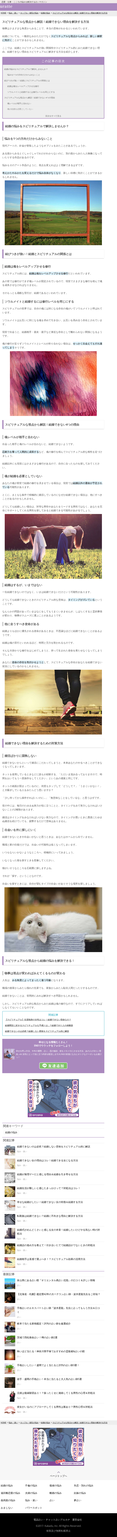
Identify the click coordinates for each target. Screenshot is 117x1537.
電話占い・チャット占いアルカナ (52, 1519)
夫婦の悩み (31, 1493)
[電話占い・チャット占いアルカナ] (58, 1465)
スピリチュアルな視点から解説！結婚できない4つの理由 (29, 97)
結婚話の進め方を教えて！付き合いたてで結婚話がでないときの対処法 (56, 1245)
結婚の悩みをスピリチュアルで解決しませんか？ (26, 69)
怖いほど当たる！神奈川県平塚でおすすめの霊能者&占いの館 (51, 1351)
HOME (3, 13)
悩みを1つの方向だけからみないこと (23, 74)
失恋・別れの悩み (83, 1485)
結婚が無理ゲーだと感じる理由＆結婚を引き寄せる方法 (47, 1174)
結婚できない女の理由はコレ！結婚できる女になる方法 (47, 1160)
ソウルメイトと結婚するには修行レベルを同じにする (31, 92)
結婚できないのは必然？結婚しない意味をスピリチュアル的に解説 (37, 1031)
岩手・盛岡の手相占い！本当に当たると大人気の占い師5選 (49, 1379)
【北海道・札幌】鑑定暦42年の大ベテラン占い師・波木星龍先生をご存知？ (58, 1294)
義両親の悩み (8, 1500)
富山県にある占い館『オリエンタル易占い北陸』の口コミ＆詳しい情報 (56, 1280)
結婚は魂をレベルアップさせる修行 (23, 86)
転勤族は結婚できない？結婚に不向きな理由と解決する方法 (50, 1216)
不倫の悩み (31, 1485)
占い (52, 1500)
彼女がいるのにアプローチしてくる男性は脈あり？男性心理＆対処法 (55, 1406)
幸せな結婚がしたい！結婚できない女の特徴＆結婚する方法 (50, 1202)
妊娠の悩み (80, 1493)
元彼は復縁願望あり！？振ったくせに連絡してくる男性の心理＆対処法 (56, 1393)
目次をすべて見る (53, 116)
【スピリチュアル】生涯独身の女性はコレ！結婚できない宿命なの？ (38, 1019)
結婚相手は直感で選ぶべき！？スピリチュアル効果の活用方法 (51, 1259)
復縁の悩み (56, 1485)
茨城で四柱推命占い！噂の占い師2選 (37, 1337)
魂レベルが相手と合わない (19, 103)
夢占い (77, 1500)
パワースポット (33, 1507)
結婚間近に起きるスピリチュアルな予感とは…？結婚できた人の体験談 (39, 1025)
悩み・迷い (13, 13)
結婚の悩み (45, 13)
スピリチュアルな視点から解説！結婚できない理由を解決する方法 (80, 13)
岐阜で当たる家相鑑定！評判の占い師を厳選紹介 (44, 1323)
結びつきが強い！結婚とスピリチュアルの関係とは (27, 80)
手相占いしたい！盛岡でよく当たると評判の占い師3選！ (48, 1365)
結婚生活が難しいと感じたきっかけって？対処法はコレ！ (48, 1188)
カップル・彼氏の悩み (29, 13)
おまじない (7, 1507)
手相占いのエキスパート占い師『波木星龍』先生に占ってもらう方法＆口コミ (58, 1310)
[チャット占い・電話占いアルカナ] (53, 1116)
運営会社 (77, 1519)
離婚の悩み (56, 1493)
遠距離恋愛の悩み (10, 1493)
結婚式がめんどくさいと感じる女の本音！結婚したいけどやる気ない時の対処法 (58, 1231)
